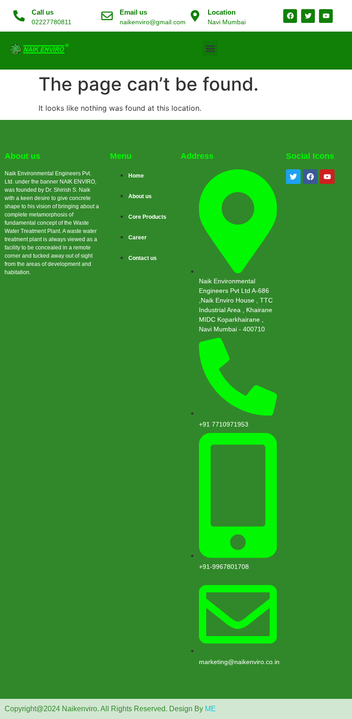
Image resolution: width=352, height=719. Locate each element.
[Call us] (19, 16)
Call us (43, 12)
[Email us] (107, 16)
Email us (133, 12)
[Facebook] (310, 176)
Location (222, 12)
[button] (210, 48)
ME (210, 709)
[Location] (195, 16)
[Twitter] (293, 176)
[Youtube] (327, 176)
